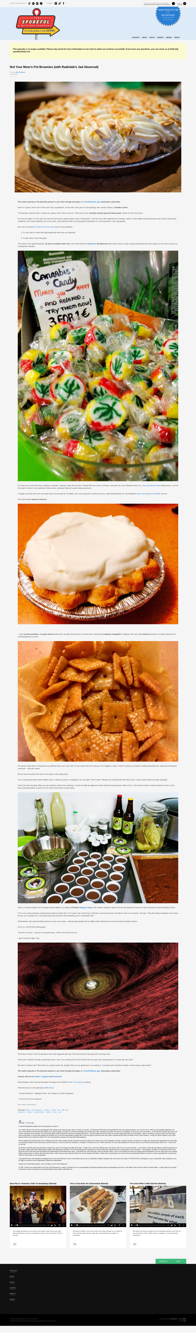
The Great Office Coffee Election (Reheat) (148, 1184)
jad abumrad (21, 1112)
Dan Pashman (20, 72)
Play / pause (12, 1225)
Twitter (37, 1077)
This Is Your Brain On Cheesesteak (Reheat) (89, 1184)
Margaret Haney (86, 908)
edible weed (64, 1110)
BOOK (144, 37)
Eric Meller (183, 1319)
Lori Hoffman (173, 1319)
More (14, 1244)
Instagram (45, 1077)
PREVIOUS (163, 1261)
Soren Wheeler (155, 494)
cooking (53, 1110)
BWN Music (49, 1088)
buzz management (36, 1110)
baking (28, 1110)
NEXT (179, 1261)
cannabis (46, 1110)
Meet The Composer (76, 1082)
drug (58, 1110)
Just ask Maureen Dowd (152, 486)
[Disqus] (98, 1144)
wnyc (60, 1112)
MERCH (169, 37)
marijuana (29, 1112)
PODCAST (136, 37)
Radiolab (91, 244)
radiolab (48, 1112)
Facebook (57, 1077)
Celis (184, 1321)
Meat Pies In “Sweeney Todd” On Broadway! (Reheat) (33, 1184)
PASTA (152, 37)
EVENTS (160, 37)
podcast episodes (39, 1112)
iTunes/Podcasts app (91, 202)
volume (51, 1225)
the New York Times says (44, 227)
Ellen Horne (141, 494)
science (54, 1112)
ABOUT (177, 37)
